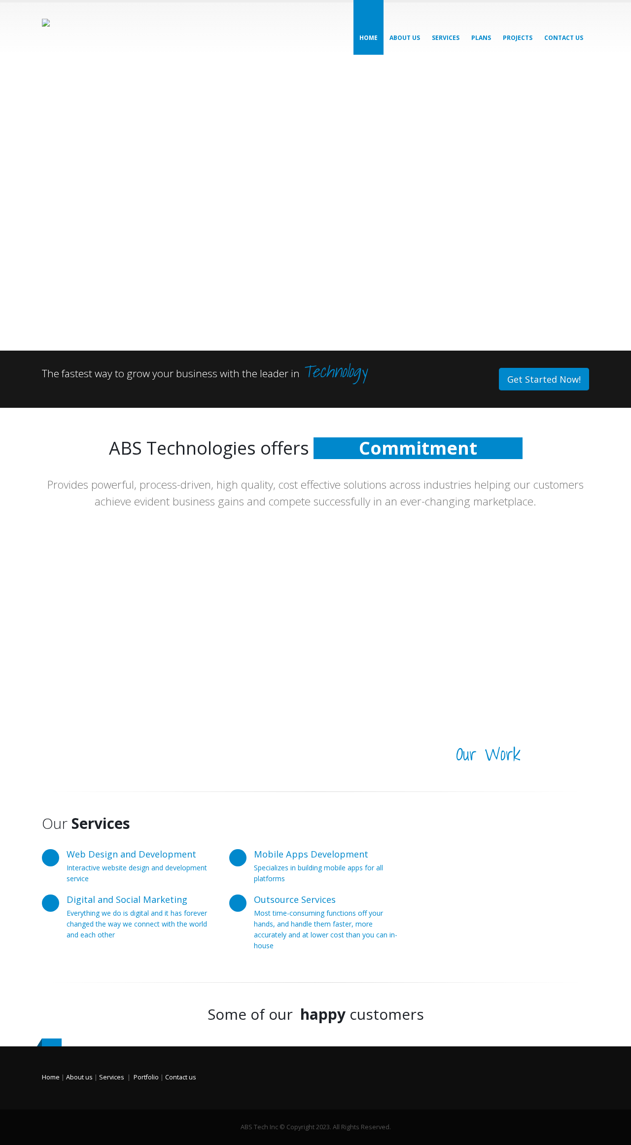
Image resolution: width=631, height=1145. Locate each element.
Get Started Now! (544, 379)
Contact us (180, 1077)
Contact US (563, 38)
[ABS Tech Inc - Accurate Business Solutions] (99, 28)
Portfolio (146, 1077)
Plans (481, 38)
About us (404, 38)
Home (368, 38)
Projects (517, 38)
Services (445, 38)
